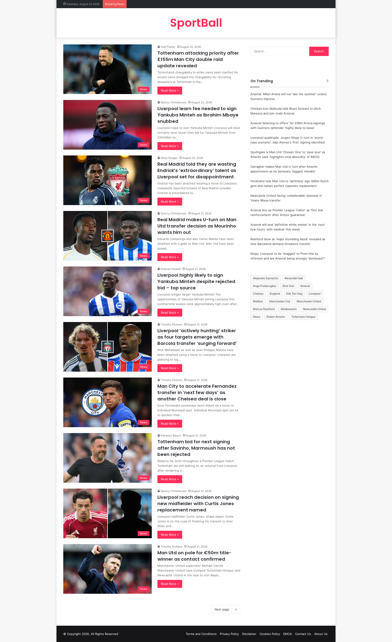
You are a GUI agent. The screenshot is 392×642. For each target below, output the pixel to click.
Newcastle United (314, 309)
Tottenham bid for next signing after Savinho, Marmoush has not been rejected (196, 448)
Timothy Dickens (171, 324)
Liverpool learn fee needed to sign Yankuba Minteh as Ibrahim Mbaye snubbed (197, 114)
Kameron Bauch (171, 435)
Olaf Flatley (168, 46)
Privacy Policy (229, 634)
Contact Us (303, 634)
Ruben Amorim (276, 316)
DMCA (287, 634)
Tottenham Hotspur (303, 316)
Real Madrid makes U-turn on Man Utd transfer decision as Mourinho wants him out (196, 225)
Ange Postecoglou (264, 286)
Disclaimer (249, 634)
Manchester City (279, 301)
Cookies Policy (270, 634)
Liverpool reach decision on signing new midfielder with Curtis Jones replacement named (198, 503)
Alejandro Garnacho (265, 278)
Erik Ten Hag (294, 293)
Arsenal (305, 286)
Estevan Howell (171, 269)
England (275, 293)
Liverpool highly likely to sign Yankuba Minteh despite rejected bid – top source (196, 281)
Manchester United (309, 301)
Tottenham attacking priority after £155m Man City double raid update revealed (198, 59)
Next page (222, 609)
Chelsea (258, 293)
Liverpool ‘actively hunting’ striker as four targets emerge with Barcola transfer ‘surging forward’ (197, 336)
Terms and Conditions (201, 634)
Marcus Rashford (263, 309)
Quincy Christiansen (173, 102)
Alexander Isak (293, 278)
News (256, 316)
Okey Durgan (169, 158)
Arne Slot (288, 286)
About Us (321, 634)
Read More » (170, 90)
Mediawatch (289, 309)
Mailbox (258, 301)
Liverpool (315, 293)
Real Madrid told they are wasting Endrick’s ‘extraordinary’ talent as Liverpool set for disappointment (196, 170)
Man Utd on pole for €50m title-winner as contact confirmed (194, 556)
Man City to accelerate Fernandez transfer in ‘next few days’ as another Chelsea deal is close (197, 392)
